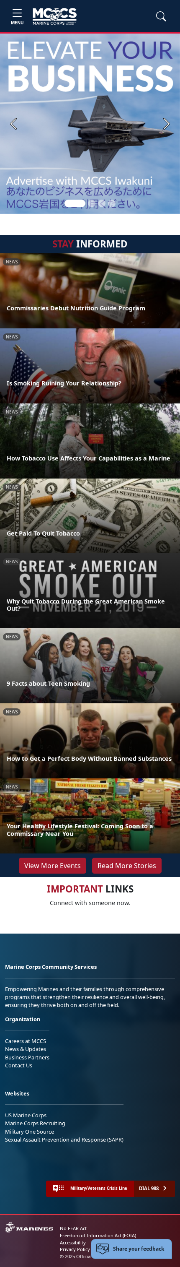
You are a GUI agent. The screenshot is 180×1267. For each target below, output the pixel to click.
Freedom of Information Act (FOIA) (98, 1235)
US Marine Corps (25, 1115)
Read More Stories (127, 865)
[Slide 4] (112, 203)
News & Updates (25, 1049)
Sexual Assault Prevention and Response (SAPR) (64, 1139)
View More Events (52, 865)
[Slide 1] (74, 203)
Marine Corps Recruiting (35, 1123)
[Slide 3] (101, 203)
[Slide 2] (91, 203)
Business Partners (27, 1057)
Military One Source (29, 1131)
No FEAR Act (73, 1228)
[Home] (55, 16)
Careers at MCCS (25, 1041)
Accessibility (73, 1242)
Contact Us (18, 1065)
